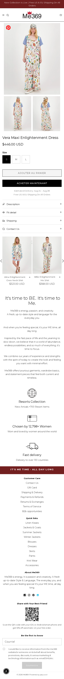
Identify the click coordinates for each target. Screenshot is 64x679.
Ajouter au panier (32, 173)
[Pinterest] (8, 27)
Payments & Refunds (32, 497)
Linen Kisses (32, 522)
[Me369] (32, 14)
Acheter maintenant (32, 183)
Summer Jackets (32, 532)
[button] (1, 261)
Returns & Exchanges (32, 501)
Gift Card (32, 487)
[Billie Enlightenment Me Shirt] (47, 255)
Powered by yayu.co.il (38, 674)
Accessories (32, 565)
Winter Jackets (32, 536)
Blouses (32, 541)
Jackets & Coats (32, 527)
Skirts (32, 551)
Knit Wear (32, 560)
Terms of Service (32, 506)
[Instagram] (29, 595)
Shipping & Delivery (32, 492)
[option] (32, 59)
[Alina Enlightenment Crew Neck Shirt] (17, 255)
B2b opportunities (32, 511)
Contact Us (32, 482)
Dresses (32, 546)
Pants (32, 555)
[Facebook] (25, 595)
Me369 (26, 674)
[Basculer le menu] (3, 15)
